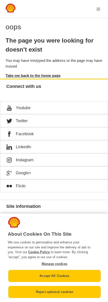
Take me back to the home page (33, 75)
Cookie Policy (39, 252)
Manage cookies (54, 264)
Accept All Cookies (54, 276)
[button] (54, 107)
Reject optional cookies (54, 292)
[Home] (11, 11)
